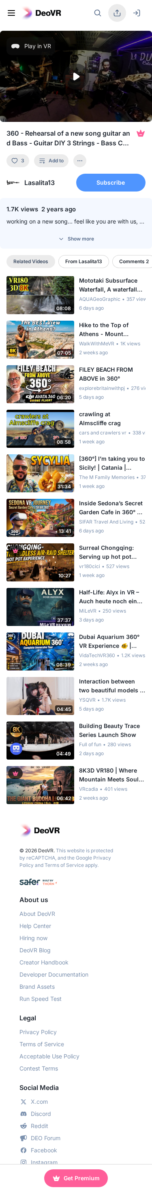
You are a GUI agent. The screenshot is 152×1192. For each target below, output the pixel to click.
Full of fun (90, 744)
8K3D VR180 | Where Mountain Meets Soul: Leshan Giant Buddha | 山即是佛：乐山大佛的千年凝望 (110, 775)
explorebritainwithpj (102, 388)
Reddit (39, 1125)
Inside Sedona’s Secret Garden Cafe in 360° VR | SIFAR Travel (112, 508)
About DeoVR (37, 913)
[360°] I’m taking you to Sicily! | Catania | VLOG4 (112, 463)
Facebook (44, 1150)
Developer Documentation (53, 974)
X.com (39, 1101)
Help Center (35, 925)
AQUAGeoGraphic (99, 299)
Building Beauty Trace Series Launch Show (109, 730)
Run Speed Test (40, 998)
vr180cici (89, 566)
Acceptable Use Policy (49, 1056)
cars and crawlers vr (102, 433)
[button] (76, 76)
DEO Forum (45, 1138)
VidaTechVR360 (97, 655)
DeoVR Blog (35, 950)
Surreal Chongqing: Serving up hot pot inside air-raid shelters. (111, 552)
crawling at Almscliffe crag (100, 418)
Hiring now (33, 937)
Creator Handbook (44, 962)
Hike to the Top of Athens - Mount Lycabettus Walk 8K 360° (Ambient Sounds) (112, 329)
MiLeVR (87, 611)
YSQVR (87, 700)
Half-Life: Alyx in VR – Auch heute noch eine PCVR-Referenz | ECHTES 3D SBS (109, 597)
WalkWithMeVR (96, 344)
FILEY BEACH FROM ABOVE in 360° (106, 374)
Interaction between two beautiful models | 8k (110, 686)
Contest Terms (38, 1068)
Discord (41, 1113)
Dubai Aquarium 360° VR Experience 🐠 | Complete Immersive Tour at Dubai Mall (109, 641)
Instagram (44, 1162)
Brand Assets (37, 986)
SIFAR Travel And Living (106, 522)
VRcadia (88, 789)
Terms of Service (64, 865)
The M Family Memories (107, 477)
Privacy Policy (38, 1031)
